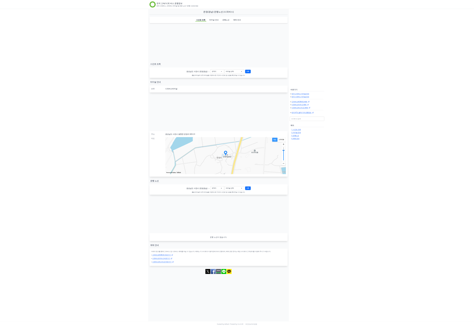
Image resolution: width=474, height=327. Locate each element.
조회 (248, 71)
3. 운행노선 (295, 136)
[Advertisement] (218, 42)
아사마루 (240, 324)
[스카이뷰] (281, 140)
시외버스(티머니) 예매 (299, 105)
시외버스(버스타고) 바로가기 (162, 262)
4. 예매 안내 (295, 138)
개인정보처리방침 (251, 324)
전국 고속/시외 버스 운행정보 (169, 3)
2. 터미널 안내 (296, 132)
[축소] (284, 163)
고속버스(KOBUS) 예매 (299, 102)
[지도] (274, 140)
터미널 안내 (213, 20)
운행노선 (225, 20)
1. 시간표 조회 (296, 129)
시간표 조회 (200, 20)
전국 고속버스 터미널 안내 (300, 94)
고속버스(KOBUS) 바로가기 (161, 255)
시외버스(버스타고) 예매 (300, 108)
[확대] (284, 144)
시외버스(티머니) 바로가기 (161, 258)
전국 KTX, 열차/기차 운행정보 (302, 112)
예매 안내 (237, 20)
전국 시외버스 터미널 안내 (300, 97)
